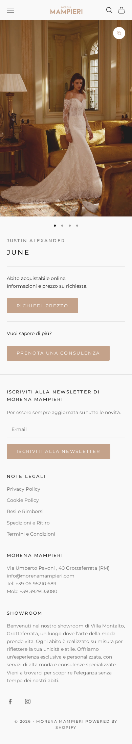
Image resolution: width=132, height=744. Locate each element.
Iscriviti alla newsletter (59, 451)
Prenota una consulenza (58, 353)
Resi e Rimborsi (25, 511)
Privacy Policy (23, 489)
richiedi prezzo (42, 305)
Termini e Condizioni (31, 534)
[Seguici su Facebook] (10, 701)
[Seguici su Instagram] (27, 701)
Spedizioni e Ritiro (28, 523)
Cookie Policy (23, 500)
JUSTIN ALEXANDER (36, 240)
